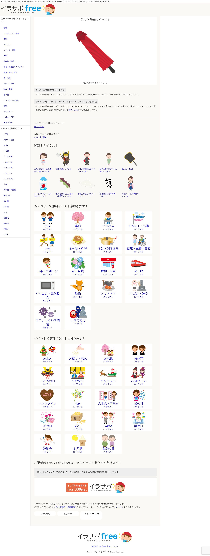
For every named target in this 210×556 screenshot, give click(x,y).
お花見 (6, 145)
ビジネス (7, 45)
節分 (5, 212)
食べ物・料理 (9, 61)
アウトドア (8, 111)
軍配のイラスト (128, 169)
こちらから (73, 110)
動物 (5, 106)
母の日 (6, 201)
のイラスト (47, 227)
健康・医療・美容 (10, 72)
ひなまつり (8, 162)
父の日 (6, 207)
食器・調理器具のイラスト (14, 67)
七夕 (5, 184)
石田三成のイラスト (63, 169)
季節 (5, 39)
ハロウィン (8, 173)
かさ (36, 137)
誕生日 (6, 223)
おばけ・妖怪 (9, 117)
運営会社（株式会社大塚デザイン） (105, 546)
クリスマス (8, 168)
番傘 (45, 137)
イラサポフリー (102, 552)
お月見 (6, 235)
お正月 (6, 134)
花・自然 (7, 78)
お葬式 (6, 151)
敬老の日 (7, 195)
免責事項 (71, 507)
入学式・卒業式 (10, 190)
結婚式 (6, 218)
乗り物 (6, 95)
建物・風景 (8, 89)
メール (119, 507)
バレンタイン (9, 179)
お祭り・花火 (9, 140)
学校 (5, 28)
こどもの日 (8, 157)
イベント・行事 (10, 50)
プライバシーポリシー (91, 515)
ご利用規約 (60, 507)
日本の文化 (8, 123)
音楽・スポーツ (10, 84)
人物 (5, 56)
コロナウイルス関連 (11, 33)
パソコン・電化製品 (11, 100)
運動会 (6, 229)
